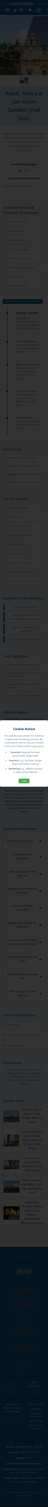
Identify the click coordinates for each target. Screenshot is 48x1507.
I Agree (24, 781)
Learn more (38, 746)
